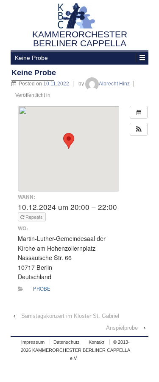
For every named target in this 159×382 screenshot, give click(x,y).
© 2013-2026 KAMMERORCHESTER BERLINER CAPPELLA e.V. (75, 350)
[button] (138, 129)
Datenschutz (66, 342)
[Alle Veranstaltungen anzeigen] (139, 112)
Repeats (34, 216)
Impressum (33, 342)
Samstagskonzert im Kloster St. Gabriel (70, 316)
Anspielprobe (122, 328)
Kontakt (96, 342)
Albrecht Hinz (114, 84)
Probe (41, 288)
